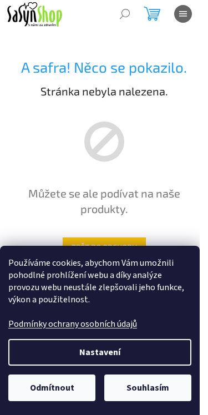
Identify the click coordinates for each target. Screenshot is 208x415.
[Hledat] (125, 14)
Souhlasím (147, 388)
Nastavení (99, 352)
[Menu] (183, 14)
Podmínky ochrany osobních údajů (72, 324)
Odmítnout (52, 388)
